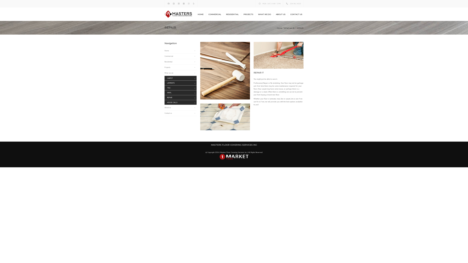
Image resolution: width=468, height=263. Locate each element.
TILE (168, 88)
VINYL (169, 93)
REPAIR (169, 97)
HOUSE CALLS (172, 102)
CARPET (170, 78)
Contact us (296, 14)
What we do (264, 14)
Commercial (214, 14)
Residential (232, 14)
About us (280, 14)
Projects (248, 14)
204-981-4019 (295, 4)
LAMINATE (171, 83)
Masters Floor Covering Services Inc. (233, 152)
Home (201, 14)
